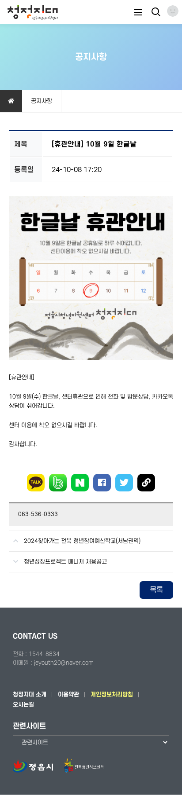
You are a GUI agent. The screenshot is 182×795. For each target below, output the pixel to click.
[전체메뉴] (138, 12)
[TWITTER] (124, 482)
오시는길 (23, 704)
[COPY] (146, 482)
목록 (156, 590)
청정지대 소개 (29, 694)
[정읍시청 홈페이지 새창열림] (37, 770)
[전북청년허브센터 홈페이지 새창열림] (83, 770)
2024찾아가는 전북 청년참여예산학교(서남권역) (82, 541)
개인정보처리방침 (112, 694)
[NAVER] (80, 482)
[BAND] (58, 482)
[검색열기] (155, 12)
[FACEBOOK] (102, 482)
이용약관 (68, 694)
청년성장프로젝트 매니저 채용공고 (65, 561)
